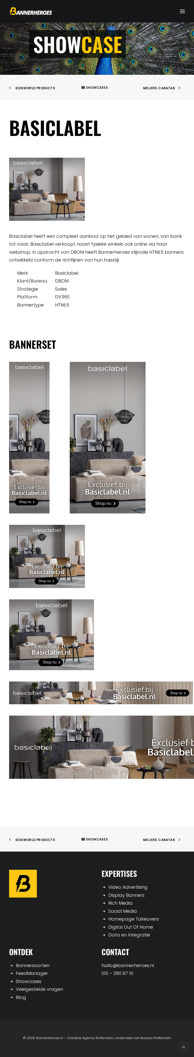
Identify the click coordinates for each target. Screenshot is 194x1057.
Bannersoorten (33, 965)
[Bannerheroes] (31, 11)
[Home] (23, 884)
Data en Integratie (129, 935)
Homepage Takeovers (133, 919)
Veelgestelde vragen (39, 989)
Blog (21, 997)
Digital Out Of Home (130, 927)
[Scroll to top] (183, 1046)
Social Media (122, 911)
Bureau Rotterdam (156, 1038)
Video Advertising (128, 887)
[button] (182, 11)
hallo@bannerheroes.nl (128, 965)
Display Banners (126, 895)
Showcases (97, 87)
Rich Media (120, 903)
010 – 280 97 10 (117, 973)
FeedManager (32, 973)
